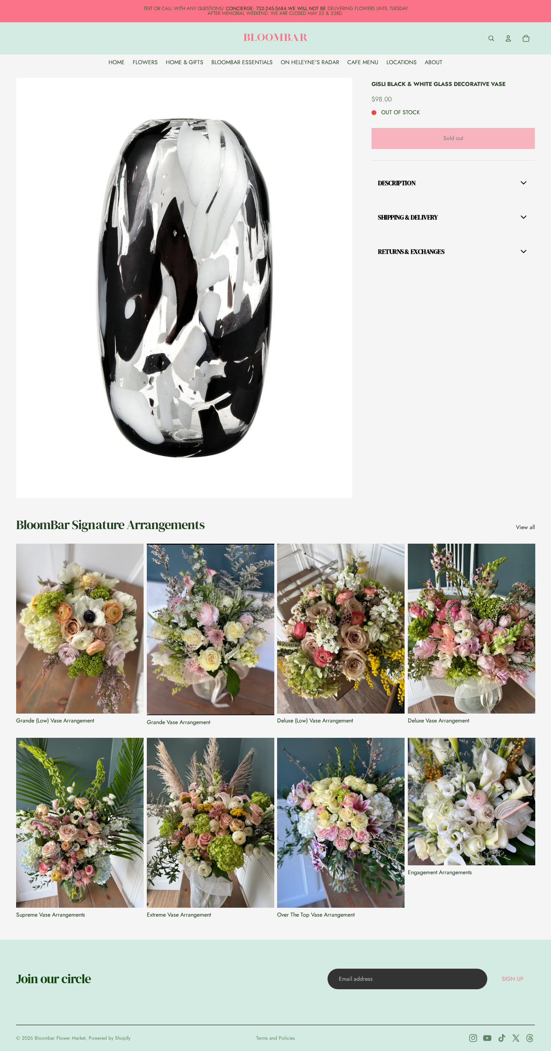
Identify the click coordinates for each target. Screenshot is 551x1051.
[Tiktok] (502, 1038)
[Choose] (522, 852)
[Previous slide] (28, 629)
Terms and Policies (275, 1038)
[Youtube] (487, 1038)
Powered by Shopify (109, 1038)
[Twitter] (516, 1038)
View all (525, 527)
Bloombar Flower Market (60, 1038)
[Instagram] (473, 1038)
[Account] (508, 38)
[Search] (491, 38)
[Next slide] (131, 629)
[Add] (131, 701)
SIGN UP (513, 979)
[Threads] (530, 1038)
